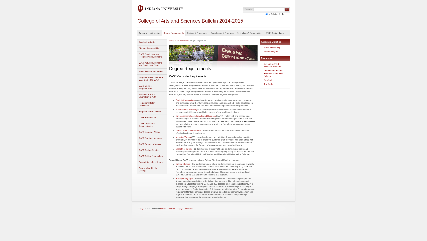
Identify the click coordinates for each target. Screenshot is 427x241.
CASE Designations (275, 33)
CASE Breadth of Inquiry (150, 144)
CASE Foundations (147, 117)
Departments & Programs (222, 33)
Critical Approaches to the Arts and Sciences (196, 116)
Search (248, 9)
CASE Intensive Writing (149, 132)
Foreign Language (184, 178)
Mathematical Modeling (186, 109)
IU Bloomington (271, 52)
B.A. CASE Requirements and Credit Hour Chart (150, 64)
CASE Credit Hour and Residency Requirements (150, 55)
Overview (142, 33)
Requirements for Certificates (147, 104)
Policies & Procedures (197, 33)
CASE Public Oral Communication (147, 124)
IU (283, 14)
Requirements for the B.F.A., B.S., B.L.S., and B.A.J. (151, 78)
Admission (155, 33)
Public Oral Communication (188, 130)
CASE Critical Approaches (151, 156)
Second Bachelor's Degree (151, 162)
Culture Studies (183, 164)
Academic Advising (147, 42)
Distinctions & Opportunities (249, 33)
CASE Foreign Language (150, 138)
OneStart (268, 80)
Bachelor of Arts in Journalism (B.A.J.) (147, 95)
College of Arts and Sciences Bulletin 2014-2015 (190, 21)
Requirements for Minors (150, 111)
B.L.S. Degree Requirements (145, 87)
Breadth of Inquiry (184, 149)
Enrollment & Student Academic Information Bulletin (274, 73)
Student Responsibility (149, 48)
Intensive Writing (183, 137)
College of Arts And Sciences (179, 41)
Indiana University (272, 47)
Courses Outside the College (148, 169)
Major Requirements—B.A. (151, 71)
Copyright (140, 209)
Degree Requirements (173, 33)
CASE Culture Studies (149, 150)
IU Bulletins (273, 14)
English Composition (185, 100)
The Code (268, 84)
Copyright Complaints (184, 209)
